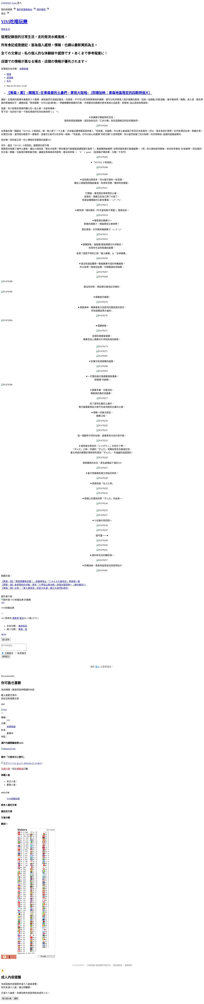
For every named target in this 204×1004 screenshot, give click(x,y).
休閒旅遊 (23, 69)
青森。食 (22, 629)
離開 (16, 998)
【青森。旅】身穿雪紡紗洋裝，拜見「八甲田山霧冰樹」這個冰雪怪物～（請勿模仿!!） (44, 585)
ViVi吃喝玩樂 (14, 21)
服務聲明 (128, 965)
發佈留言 (5, 657)
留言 (21, 618)
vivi (2, 602)
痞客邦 (15, 618)
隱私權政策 (117, 965)
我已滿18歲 (6, 998)
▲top (3, 634)
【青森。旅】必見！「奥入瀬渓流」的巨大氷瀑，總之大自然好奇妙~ (35, 588)
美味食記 (22, 626)
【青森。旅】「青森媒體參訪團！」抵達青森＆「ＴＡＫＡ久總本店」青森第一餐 (40, 581)
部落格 (10, 78)
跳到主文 (5, 29)
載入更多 (5, 640)
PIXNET (81, 965)
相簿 (9, 74)
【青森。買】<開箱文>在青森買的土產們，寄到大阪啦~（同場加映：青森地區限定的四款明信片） (79, 93)
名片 (9, 81)
